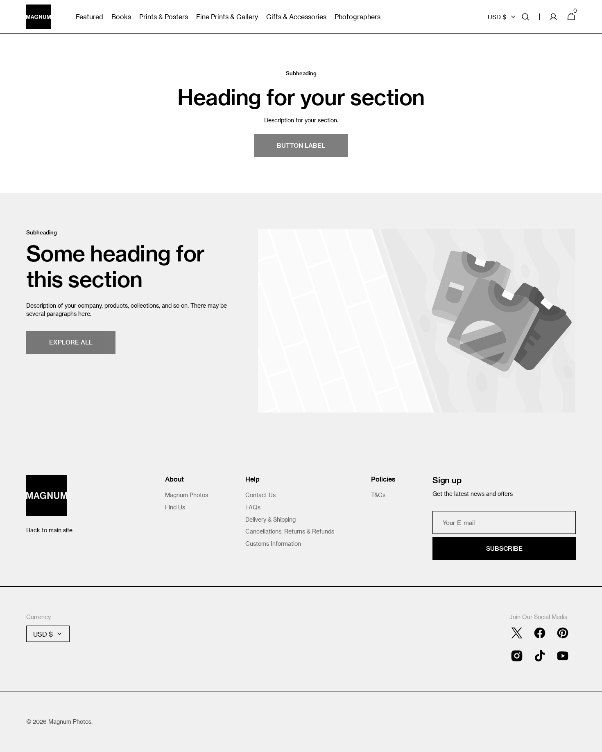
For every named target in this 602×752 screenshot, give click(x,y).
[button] (525, 17)
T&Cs (378, 494)
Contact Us (260, 494)
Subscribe (504, 548)
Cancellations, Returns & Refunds (289, 531)
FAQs (252, 507)
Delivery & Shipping (270, 519)
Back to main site (49, 530)
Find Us (175, 507)
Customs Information (273, 543)
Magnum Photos (186, 494)
